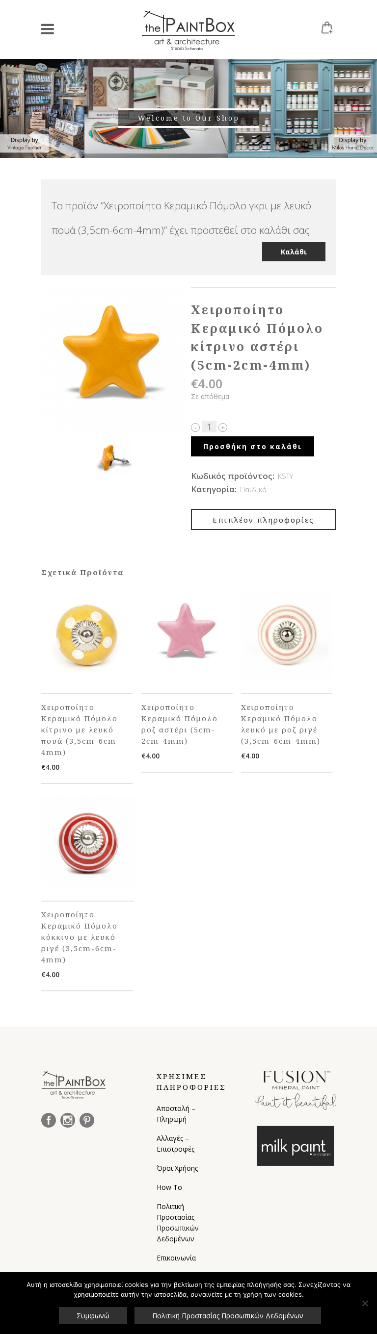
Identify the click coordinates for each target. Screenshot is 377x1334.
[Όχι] (365, 1303)
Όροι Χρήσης (177, 1168)
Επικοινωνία (176, 1257)
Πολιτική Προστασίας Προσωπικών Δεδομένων (178, 1222)
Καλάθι (294, 251)
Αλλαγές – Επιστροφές (175, 1143)
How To (169, 1187)
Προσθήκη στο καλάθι (252, 446)
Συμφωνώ (93, 1315)
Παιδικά (253, 489)
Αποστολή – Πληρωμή (176, 1114)
